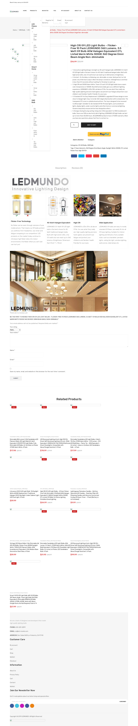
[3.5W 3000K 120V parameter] (18, 61)
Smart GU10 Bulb (15, 593)
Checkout (13, 661)
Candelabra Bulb (14, 436)
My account (121, 11)
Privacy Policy (14, 675)
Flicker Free (74, 150)
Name (12, 350)
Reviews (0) (77, 168)
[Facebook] (74, 155)
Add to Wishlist (78, 140)
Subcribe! (123, 701)
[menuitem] (25, 10)
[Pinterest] (89, 155)
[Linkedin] (27, 706)
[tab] (60, 168)
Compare (91, 140)
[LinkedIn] (104, 155)
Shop (11, 653)
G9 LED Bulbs (82, 145)
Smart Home (55, 436)
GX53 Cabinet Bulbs (16, 488)
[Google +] (96, 155)
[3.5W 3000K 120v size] (15, 59)
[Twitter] (81, 155)
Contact (12, 682)
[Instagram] (22, 706)
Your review (14, 332)
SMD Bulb (22, 30)
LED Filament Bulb (25, 436)
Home (15, 30)
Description (60, 168)
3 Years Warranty (79, 148)
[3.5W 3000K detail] (15, 51)
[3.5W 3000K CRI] (18, 54)
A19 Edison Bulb (14, 540)
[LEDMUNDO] (14, 11)
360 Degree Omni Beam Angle (95, 148)
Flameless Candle (76, 488)
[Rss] (32, 706)
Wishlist (125, 11)
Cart (11, 649)
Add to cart (91, 125)
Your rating (13, 327)
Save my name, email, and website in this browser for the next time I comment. (37, 371)
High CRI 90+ (83, 150)
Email (12, 360)
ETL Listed (124, 148)
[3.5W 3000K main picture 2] (13, 49)
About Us (13, 671)
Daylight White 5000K (113, 148)
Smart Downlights (45, 436)
